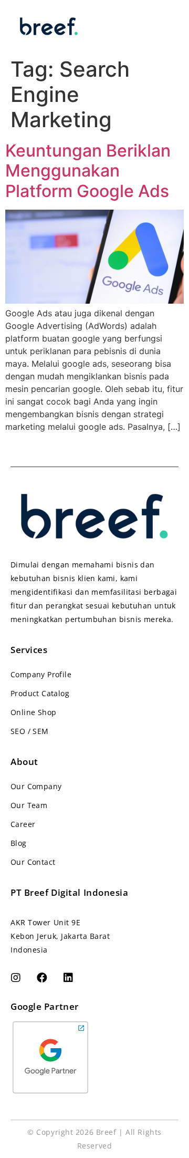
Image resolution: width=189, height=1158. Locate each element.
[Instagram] (15, 978)
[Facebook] (42, 978)
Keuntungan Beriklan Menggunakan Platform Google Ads (88, 170)
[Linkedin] (68, 978)
